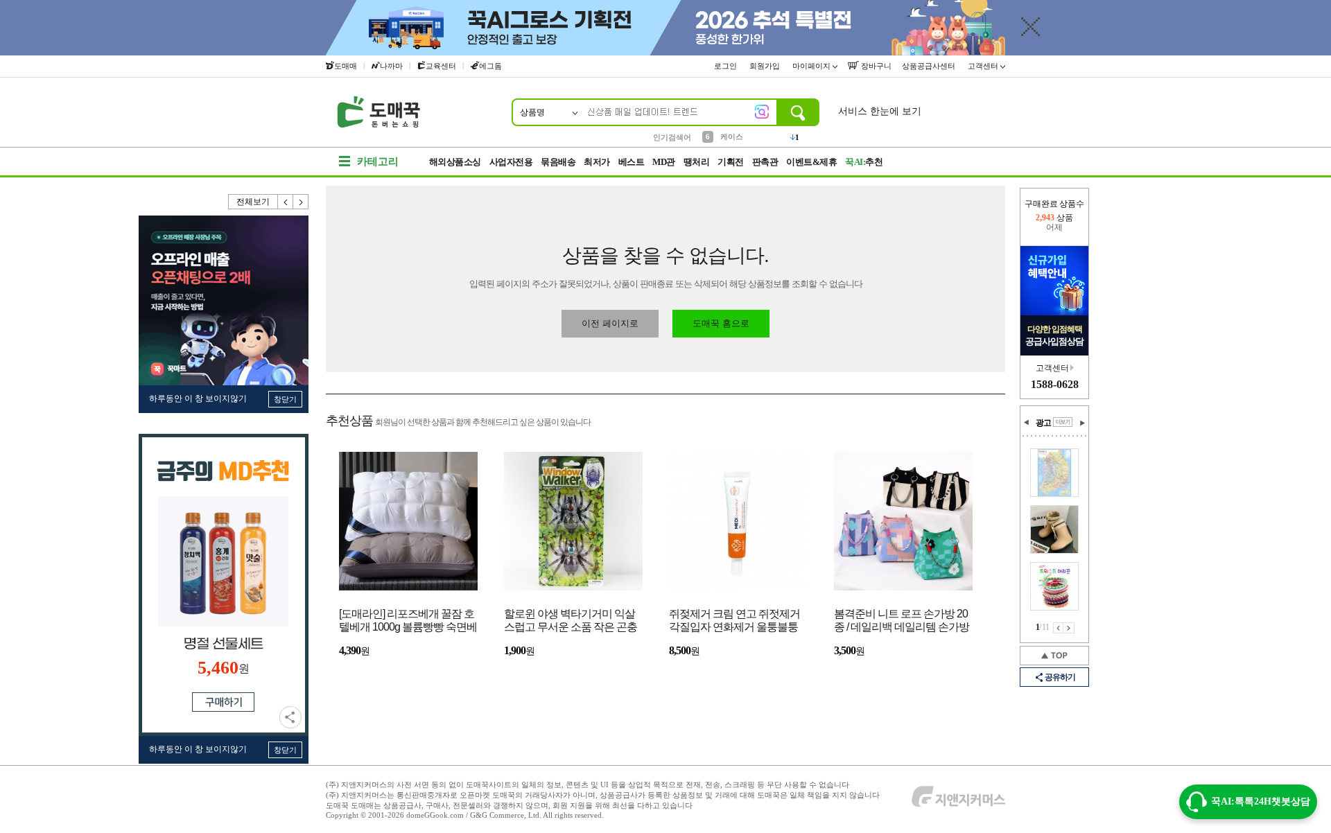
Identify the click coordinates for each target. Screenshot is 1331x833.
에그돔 (490, 66)
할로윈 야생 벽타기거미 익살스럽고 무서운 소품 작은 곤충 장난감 (570, 621)
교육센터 (441, 66)
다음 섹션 (1082, 423)
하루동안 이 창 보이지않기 (198, 398)
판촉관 (765, 162)
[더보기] (1062, 422)
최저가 (597, 162)
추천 (863, 162)
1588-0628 (1055, 384)
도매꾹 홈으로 (721, 323)
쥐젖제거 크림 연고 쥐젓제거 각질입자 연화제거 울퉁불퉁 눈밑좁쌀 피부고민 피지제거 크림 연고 (734, 621)
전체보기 (253, 202)
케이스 (731, 136)
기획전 (730, 162)
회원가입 (765, 66)
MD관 (663, 162)
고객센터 (984, 66)
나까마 (391, 66)
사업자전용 (511, 162)
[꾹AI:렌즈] (762, 111)
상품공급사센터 (929, 66)
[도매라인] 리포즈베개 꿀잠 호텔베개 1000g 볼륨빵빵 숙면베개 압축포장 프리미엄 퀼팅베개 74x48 (408, 621)
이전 (285, 201)
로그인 (726, 66)
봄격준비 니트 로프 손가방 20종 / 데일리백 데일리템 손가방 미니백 (901, 621)
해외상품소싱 (455, 162)
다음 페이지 (1069, 627)
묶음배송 (558, 162)
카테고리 (378, 161)
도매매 (345, 66)
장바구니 (875, 66)
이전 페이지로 (610, 323)
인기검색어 (672, 137)
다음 (300, 201)
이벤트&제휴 (811, 162)
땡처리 (697, 162)
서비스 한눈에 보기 (879, 111)
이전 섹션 (1027, 423)
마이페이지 (812, 66)
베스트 (631, 162)
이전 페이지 (1058, 627)
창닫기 (285, 399)
